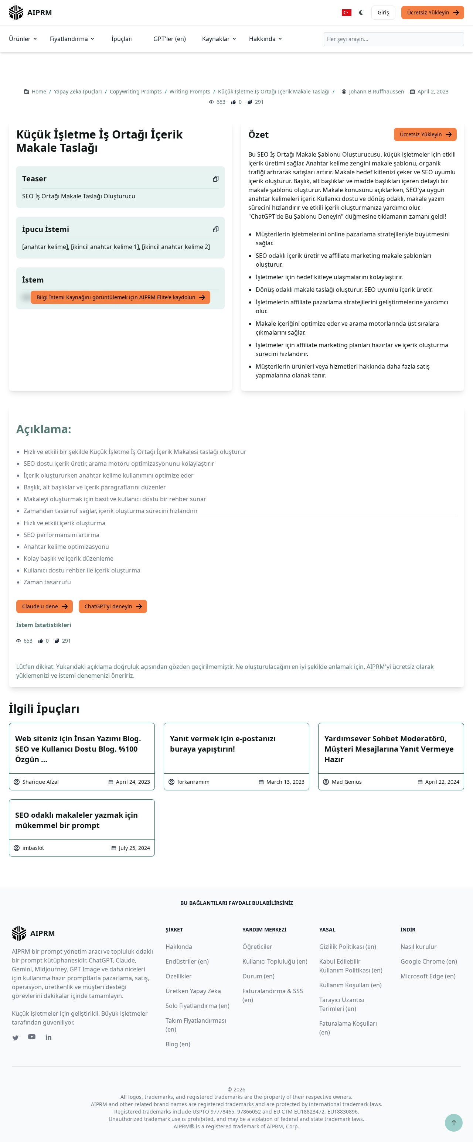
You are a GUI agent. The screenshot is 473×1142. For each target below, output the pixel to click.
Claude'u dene (40, 606)
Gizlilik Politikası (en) (347, 947)
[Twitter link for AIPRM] (15, 1038)
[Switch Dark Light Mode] (361, 12)
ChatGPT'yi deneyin (108, 606)
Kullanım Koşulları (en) (350, 985)
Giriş (383, 12)
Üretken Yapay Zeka (193, 991)
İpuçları (122, 39)
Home (40, 91)
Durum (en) (258, 976)
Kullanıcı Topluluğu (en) (274, 961)
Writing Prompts (191, 91)
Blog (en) (178, 1044)
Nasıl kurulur (419, 947)
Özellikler (179, 976)
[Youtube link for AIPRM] (32, 1038)
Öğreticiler (257, 947)
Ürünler (20, 39)
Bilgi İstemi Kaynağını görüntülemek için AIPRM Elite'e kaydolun (116, 297)
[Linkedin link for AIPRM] (50, 1038)
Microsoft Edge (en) (428, 976)
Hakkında (262, 39)
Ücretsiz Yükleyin (428, 12)
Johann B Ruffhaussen (376, 91)
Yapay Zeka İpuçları (78, 91)
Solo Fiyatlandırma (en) (197, 1006)
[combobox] (394, 39)
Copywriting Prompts (136, 91)
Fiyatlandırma (69, 39)
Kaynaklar (216, 39)
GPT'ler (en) (169, 39)
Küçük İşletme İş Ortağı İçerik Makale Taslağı (274, 91)
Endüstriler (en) (187, 961)
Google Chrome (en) (429, 961)
